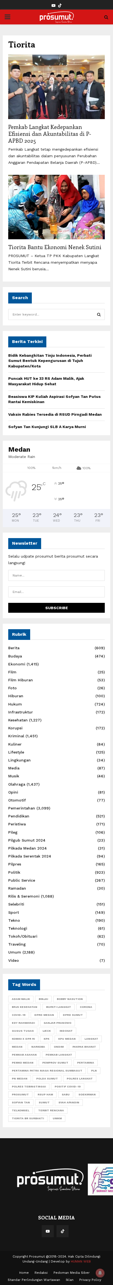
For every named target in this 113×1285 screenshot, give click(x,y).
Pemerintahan (21, 808)
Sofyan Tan (21, 1102)
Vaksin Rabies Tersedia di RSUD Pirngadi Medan (55, 414)
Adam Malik (21, 998)
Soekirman (87, 1094)
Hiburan (15, 696)
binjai (43, 998)
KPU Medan (67, 1038)
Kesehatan (18, 720)
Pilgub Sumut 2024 (27, 840)
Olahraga (16, 784)
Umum (14, 952)
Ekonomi (16, 664)
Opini (13, 792)
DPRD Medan (44, 1014)
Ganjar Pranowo (57, 1022)
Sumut (44, 1102)
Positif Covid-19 (68, 1086)
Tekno (14, 920)
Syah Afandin (68, 1102)
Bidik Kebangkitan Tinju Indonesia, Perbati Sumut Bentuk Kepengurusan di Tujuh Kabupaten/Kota (50, 360)
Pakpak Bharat (84, 1046)
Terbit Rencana (51, 1110)
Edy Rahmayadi (23, 1022)
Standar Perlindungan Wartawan (34, 1280)
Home (24, 1273)
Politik (14, 872)
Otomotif (17, 800)
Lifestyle (16, 752)
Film (12, 672)
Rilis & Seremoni (23, 896)
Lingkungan (19, 760)
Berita (13, 648)
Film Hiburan (20, 680)
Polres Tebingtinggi (29, 1086)
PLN (94, 1070)
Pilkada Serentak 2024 (29, 856)
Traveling (17, 944)
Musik (13, 776)
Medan (17, 1046)
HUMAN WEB (81, 1261)
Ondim (59, 1046)
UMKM (57, 1118)
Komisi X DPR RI (23, 1038)
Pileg (13, 832)
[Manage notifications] (100, 1273)
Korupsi (15, 728)
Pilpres (14, 864)
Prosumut (20, 1094)
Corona (86, 1006)
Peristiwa (17, 824)
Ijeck (47, 1030)
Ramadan (17, 888)
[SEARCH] (99, 314)
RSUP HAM (45, 1094)
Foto (12, 688)
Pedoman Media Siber (71, 1273)
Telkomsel (20, 1110)
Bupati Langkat (58, 1006)
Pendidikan (18, 816)
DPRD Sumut (73, 1014)
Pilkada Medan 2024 (27, 848)
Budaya (15, 656)
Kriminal (16, 736)
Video (13, 960)
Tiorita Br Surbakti (28, 1118)
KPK (46, 1038)
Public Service (21, 880)
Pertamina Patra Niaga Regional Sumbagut (47, 1070)
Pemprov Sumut (55, 1062)
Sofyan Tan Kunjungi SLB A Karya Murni (47, 426)
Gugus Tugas (23, 1030)
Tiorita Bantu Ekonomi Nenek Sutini (54, 247)
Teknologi (17, 928)
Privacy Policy (90, 1280)
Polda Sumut (47, 1078)
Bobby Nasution (70, 998)
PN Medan (19, 1078)
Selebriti (16, 904)
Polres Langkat (80, 1078)
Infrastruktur (20, 712)
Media (13, 768)
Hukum (15, 704)
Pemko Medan (22, 1062)
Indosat (66, 1030)
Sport (13, 912)
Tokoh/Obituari (22, 936)
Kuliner (15, 744)
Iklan (70, 1280)
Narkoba (38, 1046)
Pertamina (85, 1062)
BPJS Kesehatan (24, 1006)
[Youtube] (48, 1231)
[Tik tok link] (59, 6)
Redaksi (41, 1273)
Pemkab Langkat (59, 1054)
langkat (91, 1038)
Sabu (66, 1094)
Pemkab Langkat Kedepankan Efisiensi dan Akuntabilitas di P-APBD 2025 (49, 133)
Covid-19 (19, 1014)
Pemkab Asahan (24, 1054)
